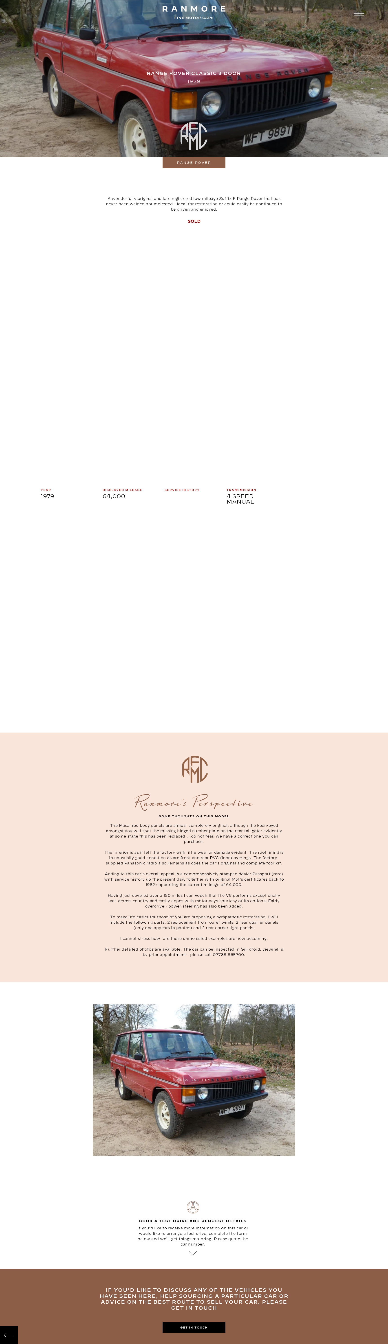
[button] (358, 14)
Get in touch (194, 1327)
